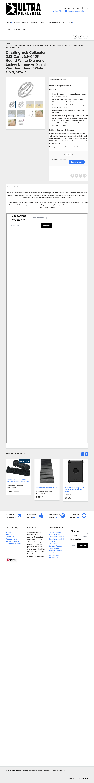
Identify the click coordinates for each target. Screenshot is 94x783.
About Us (9, 534)
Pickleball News (11, 539)
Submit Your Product (13, 544)
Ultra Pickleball (17, 771)
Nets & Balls (67, 22)
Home (8, 43)
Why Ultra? (12, 187)
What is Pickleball (55, 532)
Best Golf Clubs (54, 557)
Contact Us (10, 537)
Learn (9, 22)
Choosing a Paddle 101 (57, 537)
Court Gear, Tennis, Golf (16, 29)
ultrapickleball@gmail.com (77, 11)
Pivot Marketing (82, 778)
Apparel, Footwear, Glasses (50, 22)
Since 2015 (58, 11)
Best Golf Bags (54, 555)
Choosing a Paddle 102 (57, 539)
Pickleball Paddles (21, 22)
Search (8, 532)
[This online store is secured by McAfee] (11, 560)
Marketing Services (12, 541)
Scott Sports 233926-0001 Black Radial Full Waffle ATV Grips (18, 481)
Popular (34, 22)
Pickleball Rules (54, 534)
